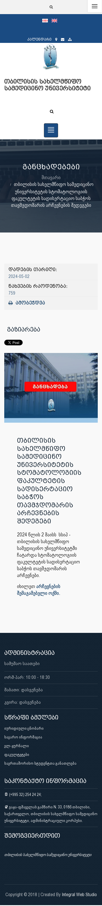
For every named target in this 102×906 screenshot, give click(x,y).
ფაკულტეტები (16, 754)
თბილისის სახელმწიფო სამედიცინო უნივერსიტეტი (47, 854)
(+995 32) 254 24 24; (25, 794)
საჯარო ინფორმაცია (23, 737)
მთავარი (51, 177)
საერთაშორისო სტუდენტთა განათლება (40, 763)
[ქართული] (47, 20)
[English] (56, 20)
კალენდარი (39, 39)
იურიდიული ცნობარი (24, 728)
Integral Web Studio (79, 894)
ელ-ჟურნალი (16, 745)
